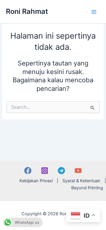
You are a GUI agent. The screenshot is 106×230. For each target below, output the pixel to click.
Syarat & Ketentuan (81, 180)
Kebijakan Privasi (36, 180)
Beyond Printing (87, 187)
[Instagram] (44, 170)
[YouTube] (78, 170)
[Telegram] (61, 170)
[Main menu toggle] (94, 12)
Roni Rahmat (27, 11)
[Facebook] (28, 170)
